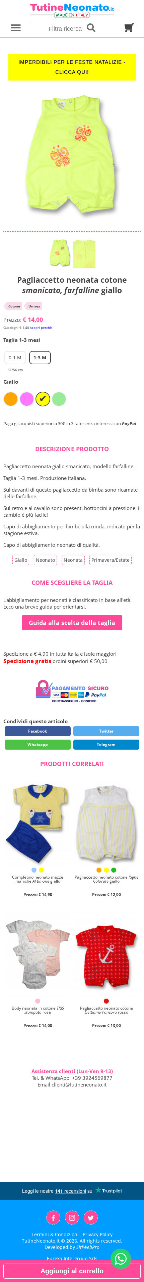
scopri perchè (41, 327)
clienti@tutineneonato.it (79, 1084)
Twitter (106, 731)
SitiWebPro (87, 1247)
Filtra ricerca (66, 28)
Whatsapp (37, 744)
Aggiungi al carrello (72, 1271)
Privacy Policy (98, 1234)
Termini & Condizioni (55, 1234)
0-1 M (15, 359)
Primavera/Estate (110, 560)
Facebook (37, 731)
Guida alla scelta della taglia (72, 623)
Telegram (106, 744)
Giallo (20, 560)
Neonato (45, 560)
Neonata (73, 560)
